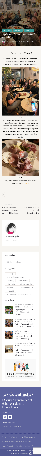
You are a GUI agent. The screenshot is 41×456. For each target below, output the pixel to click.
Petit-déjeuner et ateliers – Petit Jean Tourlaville (25, 325)
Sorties (29, 31)
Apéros (7, 31)
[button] (35, 3)
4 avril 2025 (28, 333)
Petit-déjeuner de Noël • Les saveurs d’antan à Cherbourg (25, 352)
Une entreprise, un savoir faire (19, 294)
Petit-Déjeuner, (29, 319)
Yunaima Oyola (12, 237)
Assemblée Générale (15, 277)
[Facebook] (10, 417)
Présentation (27, 287)
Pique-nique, (28, 305)
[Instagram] (5, 417)
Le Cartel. (25, 183)
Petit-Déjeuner (25, 284)
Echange (17, 31)
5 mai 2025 (28, 321)
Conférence (23, 281)
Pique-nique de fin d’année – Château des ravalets (24, 312)
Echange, (19, 305)
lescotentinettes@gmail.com (12, 426)
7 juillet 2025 (28, 307)
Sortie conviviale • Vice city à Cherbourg (24, 337)
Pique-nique (12, 287)
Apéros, (18, 331)
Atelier (10, 281)
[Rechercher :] (20, 262)
